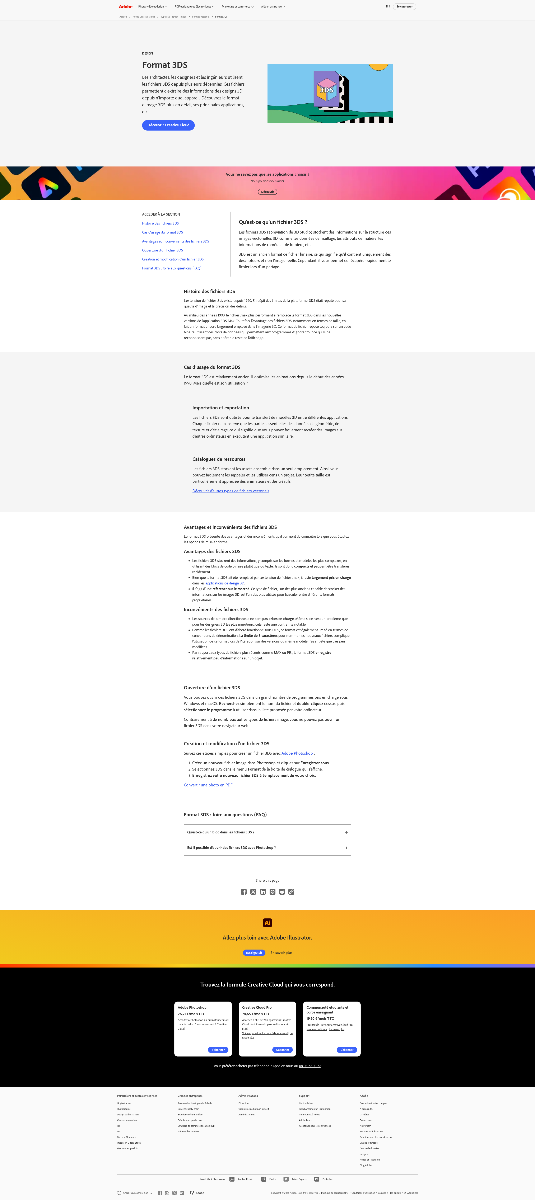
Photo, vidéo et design (151, 6)
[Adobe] (125, 6)
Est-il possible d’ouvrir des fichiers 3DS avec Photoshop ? (231, 847)
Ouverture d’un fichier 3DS (162, 250)
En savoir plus (281, 952)
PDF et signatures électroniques (193, 6)
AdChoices (412, 1192)
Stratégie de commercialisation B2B (196, 1125)
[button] (388, 6)
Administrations (246, 1114)
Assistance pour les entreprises (315, 1125)
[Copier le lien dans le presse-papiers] (291, 892)
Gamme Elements (126, 1137)
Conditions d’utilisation (363, 1192)
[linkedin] (182, 1193)
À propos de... (366, 1108)
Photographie (124, 1108)
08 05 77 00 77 (310, 1066)
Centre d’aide (306, 1103)
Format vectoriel (200, 16)
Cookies (382, 1192)
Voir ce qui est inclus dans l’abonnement (265, 1033)
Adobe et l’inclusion (370, 1159)
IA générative (124, 1103)
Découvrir (267, 192)
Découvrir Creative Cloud (168, 125)
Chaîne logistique (369, 1142)
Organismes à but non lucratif (253, 1108)
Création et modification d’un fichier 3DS (173, 259)
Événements (366, 1120)
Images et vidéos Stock (129, 1142)
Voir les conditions (317, 1029)
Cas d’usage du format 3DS (162, 232)
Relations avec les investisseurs (376, 1137)
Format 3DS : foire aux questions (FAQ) (171, 268)
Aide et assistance (271, 6)
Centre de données (369, 1148)
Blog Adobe (366, 1165)
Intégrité (364, 1154)
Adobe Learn (305, 1120)
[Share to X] (253, 892)
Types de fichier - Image (173, 16)
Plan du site (395, 1192)
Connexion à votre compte (373, 1103)
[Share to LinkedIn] (263, 892)
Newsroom (365, 1125)
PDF (119, 1125)
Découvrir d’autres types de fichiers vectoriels (230, 490)
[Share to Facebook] (244, 892)
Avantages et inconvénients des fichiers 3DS (175, 241)
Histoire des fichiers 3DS (160, 223)
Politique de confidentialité (335, 1192)
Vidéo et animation (127, 1120)
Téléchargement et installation (314, 1108)
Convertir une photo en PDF (208, 784)
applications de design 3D (224, 583)
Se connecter (405, 6)
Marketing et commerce (236, 6)
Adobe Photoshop (297, 753)
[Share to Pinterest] (272, 892)
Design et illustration (128, 1114)
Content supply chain (188, 1108)
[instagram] (167, 1193)
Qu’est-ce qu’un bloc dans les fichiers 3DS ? (220, 832)
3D (118, 1131)
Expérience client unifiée (190, 1114)
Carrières (364, 1114)
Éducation (243, 1103)
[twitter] (174, 1193)
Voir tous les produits (128, 1148)
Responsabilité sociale (371, 1131)
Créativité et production (190, 1120)
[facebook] (160, 1193)
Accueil (123, 16)
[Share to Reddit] (282, 892)
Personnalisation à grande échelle (195, 1103)
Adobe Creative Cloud (144, 16)
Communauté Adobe (309, 1114)
